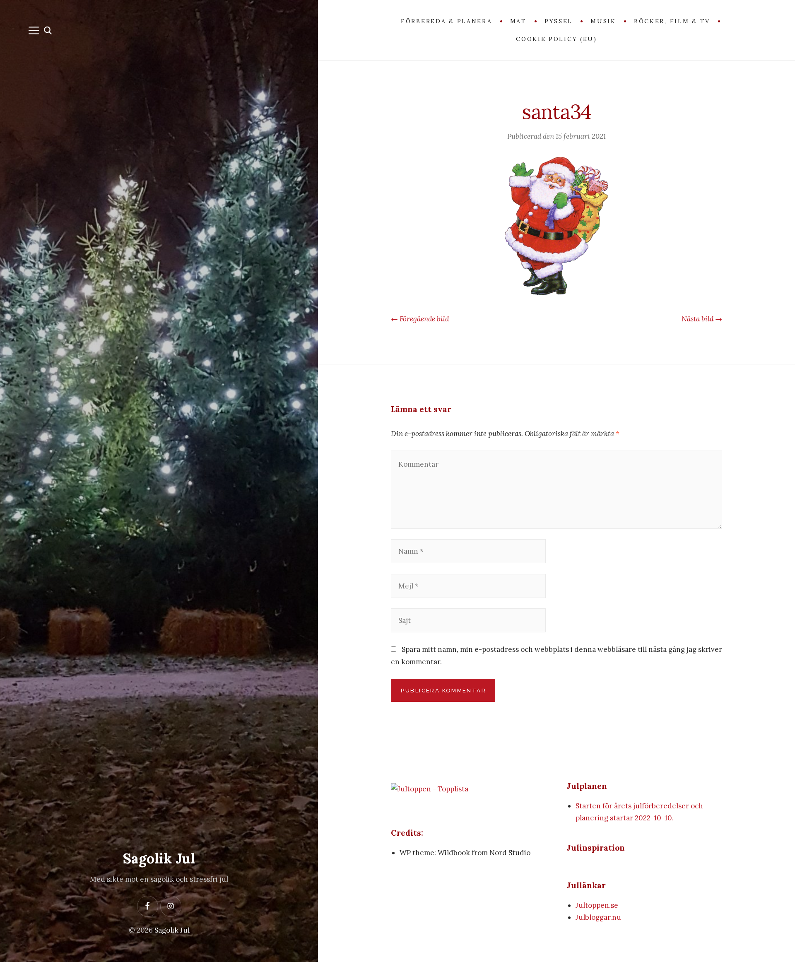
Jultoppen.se (597, 905)
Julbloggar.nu (598, 917)
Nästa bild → (702, 318)
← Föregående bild (420, 318)
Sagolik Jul (159, 858)
